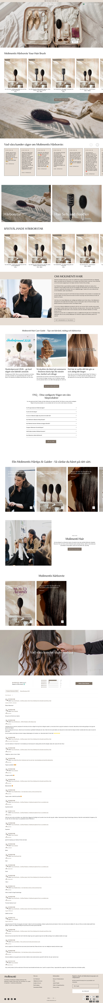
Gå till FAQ (51, 441)
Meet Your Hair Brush (62, 99)
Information (56, 976)
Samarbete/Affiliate (37, 987)
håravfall (73, 476)
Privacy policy (56, 987)
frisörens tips (11, 476)
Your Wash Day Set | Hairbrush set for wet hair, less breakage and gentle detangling (32, 760)
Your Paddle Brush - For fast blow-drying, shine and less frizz (26, 791)
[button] (95, 4)
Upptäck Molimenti (74, 549)
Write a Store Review (84, 683)
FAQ (54, 981)
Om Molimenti (36, 979)
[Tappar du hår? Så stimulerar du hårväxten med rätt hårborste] (83, 489)
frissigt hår (11, 590)
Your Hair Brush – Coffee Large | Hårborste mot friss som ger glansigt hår (15, 90)
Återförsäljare (36, 985)
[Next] (97, 144)
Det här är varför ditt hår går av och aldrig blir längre (81, 370)
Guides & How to (37, 983)
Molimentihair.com (53, 1000)
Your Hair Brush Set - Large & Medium (87, 89)
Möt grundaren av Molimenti (64, 320)
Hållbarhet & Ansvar (37, 981)
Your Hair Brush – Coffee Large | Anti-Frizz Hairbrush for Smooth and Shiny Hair (31, 700)
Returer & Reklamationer (58, 979)
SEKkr (86, 4)
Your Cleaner (14, 711)
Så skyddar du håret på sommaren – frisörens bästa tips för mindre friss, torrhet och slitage (51, 371)
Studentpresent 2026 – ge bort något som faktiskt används (18, 370)
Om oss (35, 976)
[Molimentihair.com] (51, 4)
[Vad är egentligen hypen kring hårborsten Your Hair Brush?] (51, 489)
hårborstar (42, 476)
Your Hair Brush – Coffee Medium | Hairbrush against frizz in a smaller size (29, 802)
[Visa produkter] (31, 507)
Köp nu (75, 42)
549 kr (15, 91)
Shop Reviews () (25, 691)
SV (91, 4)
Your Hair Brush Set (16, 856)
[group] (51, 1)
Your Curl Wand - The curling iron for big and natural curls (25, 941)
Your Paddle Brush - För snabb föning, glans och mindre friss (63, 90)
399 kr (63, 91)
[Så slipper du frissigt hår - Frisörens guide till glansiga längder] (20, 489)
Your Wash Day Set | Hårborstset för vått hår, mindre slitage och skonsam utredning (39, 90)
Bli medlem (85, 991)
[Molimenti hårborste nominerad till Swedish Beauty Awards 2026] (20, 603)
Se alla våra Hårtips (51, 386)
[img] (19, 682)
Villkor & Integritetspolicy (58, 985)
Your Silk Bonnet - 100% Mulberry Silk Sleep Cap (23, 721)
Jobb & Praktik (56, 983)
